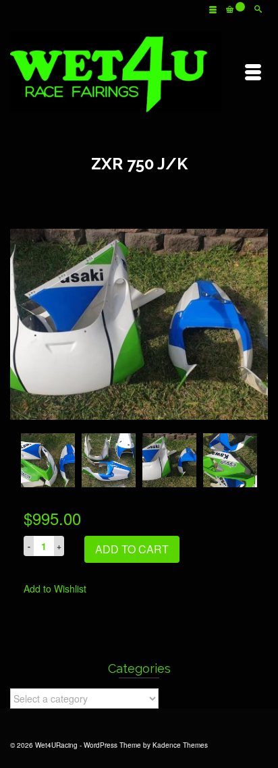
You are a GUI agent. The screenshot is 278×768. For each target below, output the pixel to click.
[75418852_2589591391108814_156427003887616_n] (48, 460)
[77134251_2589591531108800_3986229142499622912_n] (109, 460)
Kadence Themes (180, 745)
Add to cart (132, 549)
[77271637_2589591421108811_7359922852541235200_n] (139, 322)
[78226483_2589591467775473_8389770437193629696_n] (230, 460)
